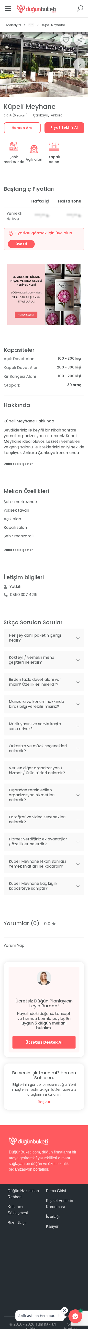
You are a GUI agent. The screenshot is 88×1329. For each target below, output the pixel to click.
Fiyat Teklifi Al (64, 127)
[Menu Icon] (8, 10)
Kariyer (52, 1226)
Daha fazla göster (18, 464)
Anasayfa (13, 25)
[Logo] (36, 9)
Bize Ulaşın (18, 1223)
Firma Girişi (56, 1191)
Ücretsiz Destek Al (44, 1042)
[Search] (80, 10)
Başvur (44, 1102)
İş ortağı (53, 1217)
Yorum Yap (14, 945)
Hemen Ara (22, 127)
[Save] (66, 40)
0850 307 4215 (23, 594)
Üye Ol (21, 243)
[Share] (80, 40)
